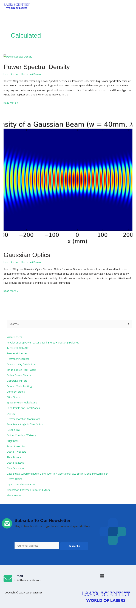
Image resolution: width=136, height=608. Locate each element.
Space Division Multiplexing (22, 402)
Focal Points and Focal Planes (23, 408)
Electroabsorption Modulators (23, 419)
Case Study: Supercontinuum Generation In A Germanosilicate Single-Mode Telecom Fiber (57, 473)
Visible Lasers (14, 337)
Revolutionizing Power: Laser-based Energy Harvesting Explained (43, 342)
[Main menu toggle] (129, 6)
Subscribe (74, 546)
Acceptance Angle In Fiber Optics (25, 424)
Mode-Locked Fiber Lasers (21, 370)
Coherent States (16, 391)
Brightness (13, 440)
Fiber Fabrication (16, 468)
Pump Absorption (16, 446)
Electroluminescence (18, 359)
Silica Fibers (13, 397)
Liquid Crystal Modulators (21, 484)
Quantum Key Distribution (21, 364)
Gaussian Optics (27, 254)
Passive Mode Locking (19, 386)
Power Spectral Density (37, 66)
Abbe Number (14, 457)
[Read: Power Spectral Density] (18, 56)
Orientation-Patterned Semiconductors (28, 490)
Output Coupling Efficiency (21, 435)
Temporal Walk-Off (18, 348)
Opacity (11, 413)
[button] (102, 575)
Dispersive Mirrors (17, 380)
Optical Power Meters (19, 375)
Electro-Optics (14, 479)
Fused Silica (13, 429)
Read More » (11, 102)
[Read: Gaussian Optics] (68, 182)
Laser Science (11, 74)
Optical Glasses (15, 462)
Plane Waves (14, 495)
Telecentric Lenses (17, 353)
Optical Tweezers (16, 451)
